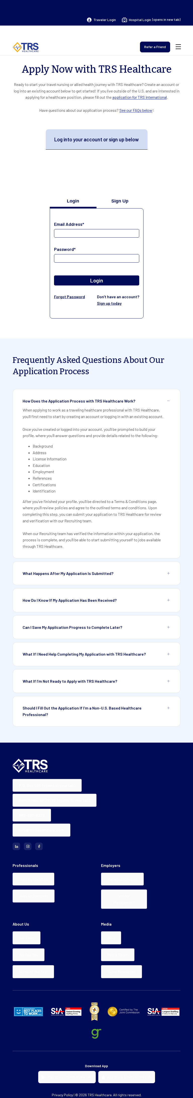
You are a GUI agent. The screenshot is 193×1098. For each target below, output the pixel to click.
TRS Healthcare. (100, 1095)
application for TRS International (139, 97)
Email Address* (69, 224)
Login (96, 280)
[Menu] (178, 47)
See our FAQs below (135, 110)
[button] (101, 20)
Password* (65, 249)
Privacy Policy (62, 1095)
